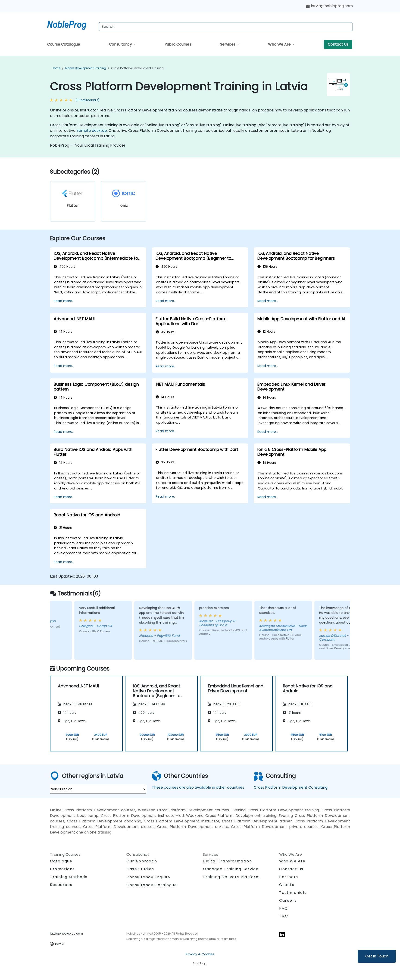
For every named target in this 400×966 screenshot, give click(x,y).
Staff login (200, 963)
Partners (288, 877)
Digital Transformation (227, 861)
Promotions (62, 869)
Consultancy (121, 44)
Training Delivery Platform (231, 877)
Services (228, 44)
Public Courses (178, 44)
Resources (61, 884)
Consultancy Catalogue (151, 885)
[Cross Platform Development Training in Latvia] (71, 24)
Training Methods (69, 877)
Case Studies (140, 869)
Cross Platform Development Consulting (291, 787)
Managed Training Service (231, 869)
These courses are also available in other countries (198, 787)
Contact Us (338, 44)
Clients (286, 884)
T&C (283, 916)
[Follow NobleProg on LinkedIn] (282, 934)
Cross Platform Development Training (137, 68)
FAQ (283, 908)
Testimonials (292, 892)
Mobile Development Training (85, 68)
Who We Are (280, 44)
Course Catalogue (63, 44)
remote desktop (92, 130)
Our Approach (141, 861)
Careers (288, 900)
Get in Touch (376, 956)
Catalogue (61, 861)
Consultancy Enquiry (148, 877)
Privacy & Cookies (200, 954)
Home (56, 68)
